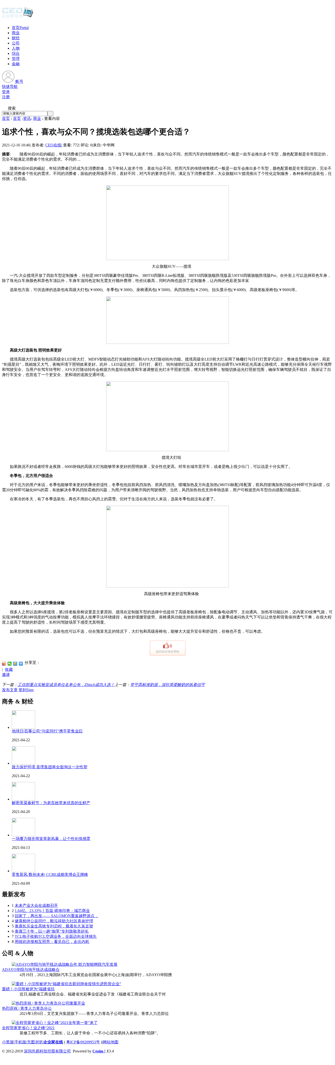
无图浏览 (35, 1042)
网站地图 (110, 1042)
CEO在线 (53, 145)
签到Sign (26, 690)
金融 (16, 64)
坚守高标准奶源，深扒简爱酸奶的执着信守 (167, 685)
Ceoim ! (98, 1051)
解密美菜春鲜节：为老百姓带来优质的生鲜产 (51, 803)
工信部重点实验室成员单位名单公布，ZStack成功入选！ (66, 685)
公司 (16, 43)
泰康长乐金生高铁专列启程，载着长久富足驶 (54, 926)
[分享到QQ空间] (15, 664)
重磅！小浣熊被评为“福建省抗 (28, 989)
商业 (16, 33)
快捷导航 (10, 86)
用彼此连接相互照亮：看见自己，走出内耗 (52, 941)
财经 (16, 38)
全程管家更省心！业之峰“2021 (28, 1028)
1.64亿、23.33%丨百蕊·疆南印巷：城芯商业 (52, 911)
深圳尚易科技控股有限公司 (47, 1051)
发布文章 (10, 690)
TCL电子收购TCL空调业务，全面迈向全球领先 (56, 936)
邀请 (6, 675)
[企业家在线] (17, 17)
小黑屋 (8, 1042)
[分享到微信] (10, 664)
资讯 (27, 118)
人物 (16, 48)
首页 (20, 28)
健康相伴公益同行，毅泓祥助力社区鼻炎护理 (54, 921)
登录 (6, 92)
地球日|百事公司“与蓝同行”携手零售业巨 (47, 731)
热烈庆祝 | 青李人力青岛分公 (27, 1008)
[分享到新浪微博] (4, 664)
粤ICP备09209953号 (83, 1042)
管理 (16, 58)
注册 (6, 97)
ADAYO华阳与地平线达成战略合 (31, 969)
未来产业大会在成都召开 (36, 905)
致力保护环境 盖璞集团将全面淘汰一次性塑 (49, 767)
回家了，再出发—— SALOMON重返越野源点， (56, 916)
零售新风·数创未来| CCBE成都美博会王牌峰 (50, 874)
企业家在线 (53, 1042)
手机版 (20, 1042)
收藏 (9, 669)
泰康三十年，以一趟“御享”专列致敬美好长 (52, 931)
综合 (16, 53)
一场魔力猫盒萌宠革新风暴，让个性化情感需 (51, 839)
